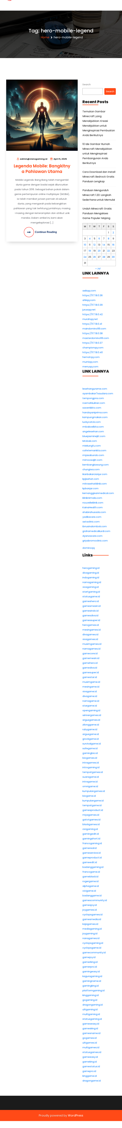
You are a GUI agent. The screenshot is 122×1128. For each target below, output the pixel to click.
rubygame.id (89, 729)
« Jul (97, 268)
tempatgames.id (92, 772)
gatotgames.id (91, 819)
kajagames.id (90, 924)
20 (99, 250)
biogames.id (89, 757)
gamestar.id (89, 677)
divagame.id (89, 696)
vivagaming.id (90, 587)
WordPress (75, 1115)
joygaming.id (89, 933)
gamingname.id (91, 981)
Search (86, 84)
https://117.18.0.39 (92, 304)
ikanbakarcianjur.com (94, 474)
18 (90, 250)
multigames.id (90, 1047)
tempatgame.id (92, 805)
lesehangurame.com (94, 388)
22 (108, 250)
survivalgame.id (91, 743)
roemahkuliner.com (93, 403)
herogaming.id (90, 568)
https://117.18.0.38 (92, 333)
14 (104, 244)
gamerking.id (90, 962)
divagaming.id (90, 572)
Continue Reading (46, 232)
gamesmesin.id (91, 606)
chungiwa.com (91, 469)
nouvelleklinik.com (92, 502)
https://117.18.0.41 (92, 323)
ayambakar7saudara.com (97, 393)
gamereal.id (89, 848)
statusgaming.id (92, 1019)
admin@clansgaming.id (33, 158)
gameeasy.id (90, 1057)
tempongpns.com (93, 398)
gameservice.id (91, 852)
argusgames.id (91, 720)
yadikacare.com (91, 517)
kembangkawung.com (95, 464)
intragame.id (90, 781)
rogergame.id (90, 881)
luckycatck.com (91, 422)
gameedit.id (89, 862)
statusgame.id (91, 596)
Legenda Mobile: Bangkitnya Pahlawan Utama (42, 168)
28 (103, 257)
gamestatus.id (91, 1066)
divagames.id (90, 634)
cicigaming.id (90, 829)
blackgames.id (91, 824)
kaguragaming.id (92, 976)
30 (113, 257)
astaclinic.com (91, 521)
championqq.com (92, 347)
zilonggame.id (90, 724)
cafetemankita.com (94, 450)
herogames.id (90, 625)
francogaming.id (92, 843)
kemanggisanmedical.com (98, 493)
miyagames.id (90, 814)
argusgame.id (90, 734)
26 (94, 257)
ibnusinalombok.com (94, 526)
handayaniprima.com (95, 412)
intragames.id (90, 762)
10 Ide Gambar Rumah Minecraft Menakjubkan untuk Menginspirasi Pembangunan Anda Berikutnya (97, 153)
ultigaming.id (90, 1009)
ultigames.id (89, 1042)
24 (85, 257)
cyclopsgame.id (91, 947)
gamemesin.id (90, 658)
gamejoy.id (88, 957)
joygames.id (89, 909)
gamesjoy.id (89, 905)
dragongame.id (91, 1080)
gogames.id (89, 1038)
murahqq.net (90, 319)
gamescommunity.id (94, 900)
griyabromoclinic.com (95, 540)
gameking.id (89, 1061)
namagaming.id (91, 582)
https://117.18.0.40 (92, 352)
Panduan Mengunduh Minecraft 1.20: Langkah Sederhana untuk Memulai (98, 195)
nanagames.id (90, 938)
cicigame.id (89, 890)
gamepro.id (89, 1071)
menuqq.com (90, 366)
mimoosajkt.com (92, 460)
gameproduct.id (92, 857)
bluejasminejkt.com (93, 436)
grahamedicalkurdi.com (96, 531)
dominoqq (88, 548)
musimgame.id (91, 682)
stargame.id (89, 705)
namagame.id (90, 701)
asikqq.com (89, 290)
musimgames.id (91, 644)
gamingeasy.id (91, 971)
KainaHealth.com (92, 507)
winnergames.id (91, 715)
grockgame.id (90, 739)
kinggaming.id (90, 995)
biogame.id (89, 795)
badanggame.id (92, 895)
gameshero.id (90, 601)
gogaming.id (89, 1000)
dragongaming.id (92, 1004)
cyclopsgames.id (92, 914)
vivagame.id (89, 691)
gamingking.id (90, 985)
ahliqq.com (88, 300)
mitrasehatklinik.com (94, 483)
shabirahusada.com (94, 512)
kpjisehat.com (90, 479)
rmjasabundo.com (93, 455)
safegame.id (90, 748)
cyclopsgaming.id (92, 943)
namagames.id (91, 648)
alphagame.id (90, 886)
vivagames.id (90, 639)
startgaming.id (91, 591)
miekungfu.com (91, 445)
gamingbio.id (90, 753)
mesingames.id (91, 629)
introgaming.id (90, 767)
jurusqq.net (89, 309)
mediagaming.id (92, 928)
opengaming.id (91, 710)
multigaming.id (91, 1014)
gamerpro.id (89, 966)
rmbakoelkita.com (93, 426)
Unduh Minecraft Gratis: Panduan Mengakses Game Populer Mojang (97, 213)
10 (85, 244)
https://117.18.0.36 (92, 295)
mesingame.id (90, 686)
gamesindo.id (90, 610)
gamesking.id (90, 1028)
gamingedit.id (90, 833)
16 (113, 244)
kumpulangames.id (93, 791)
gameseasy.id (90, 1023)
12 (94, 244)
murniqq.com (90, 361)
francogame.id (91, 871)
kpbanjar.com (90, 488)
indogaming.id (90, 577)
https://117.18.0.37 (92, 342)
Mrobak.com (89, 441)
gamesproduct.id (92, 810)
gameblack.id (90, 876)
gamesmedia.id (91, 919)
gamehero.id (90, 663)
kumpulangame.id (93, 800)
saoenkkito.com (91, 407)
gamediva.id (89, 667)
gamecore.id (90, 653)
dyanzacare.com (92, 535)
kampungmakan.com (95, 417)
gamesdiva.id (90, 615)
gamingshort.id (91, 838)
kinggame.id (89, 1076)
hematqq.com (91, 357)
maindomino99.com (94, 328)
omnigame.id (90, 786)
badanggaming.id (92, 867)
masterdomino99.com (95, 338)
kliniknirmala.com (92, 498)
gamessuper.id (91, 620)
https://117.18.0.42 (92, 314)
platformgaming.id (93, 990)
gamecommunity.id (94, 952)
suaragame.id (90, 776)
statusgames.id (91, 1052)
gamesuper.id (90, 672)
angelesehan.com (93, 431)
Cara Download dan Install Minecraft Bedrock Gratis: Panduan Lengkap (98, 176)
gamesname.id (91, 1033)
